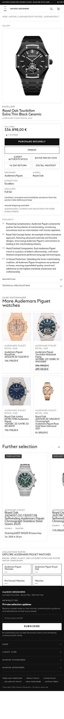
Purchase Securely (32, 142)
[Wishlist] (32, 150)
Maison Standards (13, 660)
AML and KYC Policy (13, 681)
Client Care (9, 652)
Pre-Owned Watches (15, 581)
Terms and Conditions (12, 678)
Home (4, 17)
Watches (13, 17)
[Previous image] (53, 99)
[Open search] (51, 8)
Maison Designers (13, 668)
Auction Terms (51, 681)
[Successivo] (59, 447)
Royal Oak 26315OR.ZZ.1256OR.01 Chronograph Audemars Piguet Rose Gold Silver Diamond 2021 (47, 423)
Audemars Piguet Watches (30, 17)
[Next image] (57, 99)
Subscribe (32, 626)
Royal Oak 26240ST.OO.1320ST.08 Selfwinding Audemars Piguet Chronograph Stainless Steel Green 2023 (24, 518)
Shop (5, 644)
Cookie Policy (50, 678)
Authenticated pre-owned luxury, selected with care (26, 2)
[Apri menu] (5, 9)
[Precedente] (53, 447)
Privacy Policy (32, 678)
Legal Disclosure (33, 681)
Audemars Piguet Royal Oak (46, 568)
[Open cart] (58, 8)
